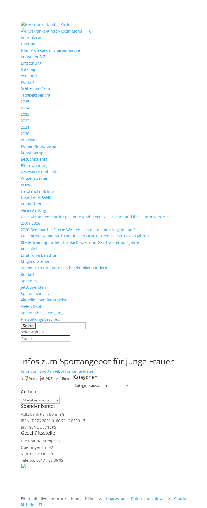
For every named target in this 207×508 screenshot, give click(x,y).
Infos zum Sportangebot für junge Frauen (58, 371)
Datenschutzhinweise (150, 498)
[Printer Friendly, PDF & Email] (47, 378)
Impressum (116, 498)
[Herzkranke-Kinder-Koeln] (46, 31)
